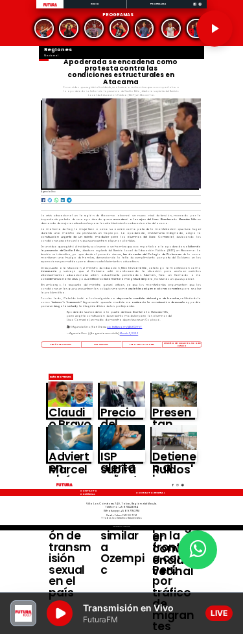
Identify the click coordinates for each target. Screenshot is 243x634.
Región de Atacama (61, 344)
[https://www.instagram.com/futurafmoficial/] (200, 8)
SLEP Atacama (101, 344)
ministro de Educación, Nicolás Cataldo (182, 344)
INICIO (95, 3)
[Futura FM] (44, 28)
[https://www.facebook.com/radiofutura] (194, 8)
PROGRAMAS (158, 3)
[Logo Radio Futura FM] (50, 7)
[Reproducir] (214, 28)
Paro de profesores (142, 344)
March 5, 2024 (129, 333)
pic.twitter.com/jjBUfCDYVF (124, 326)
